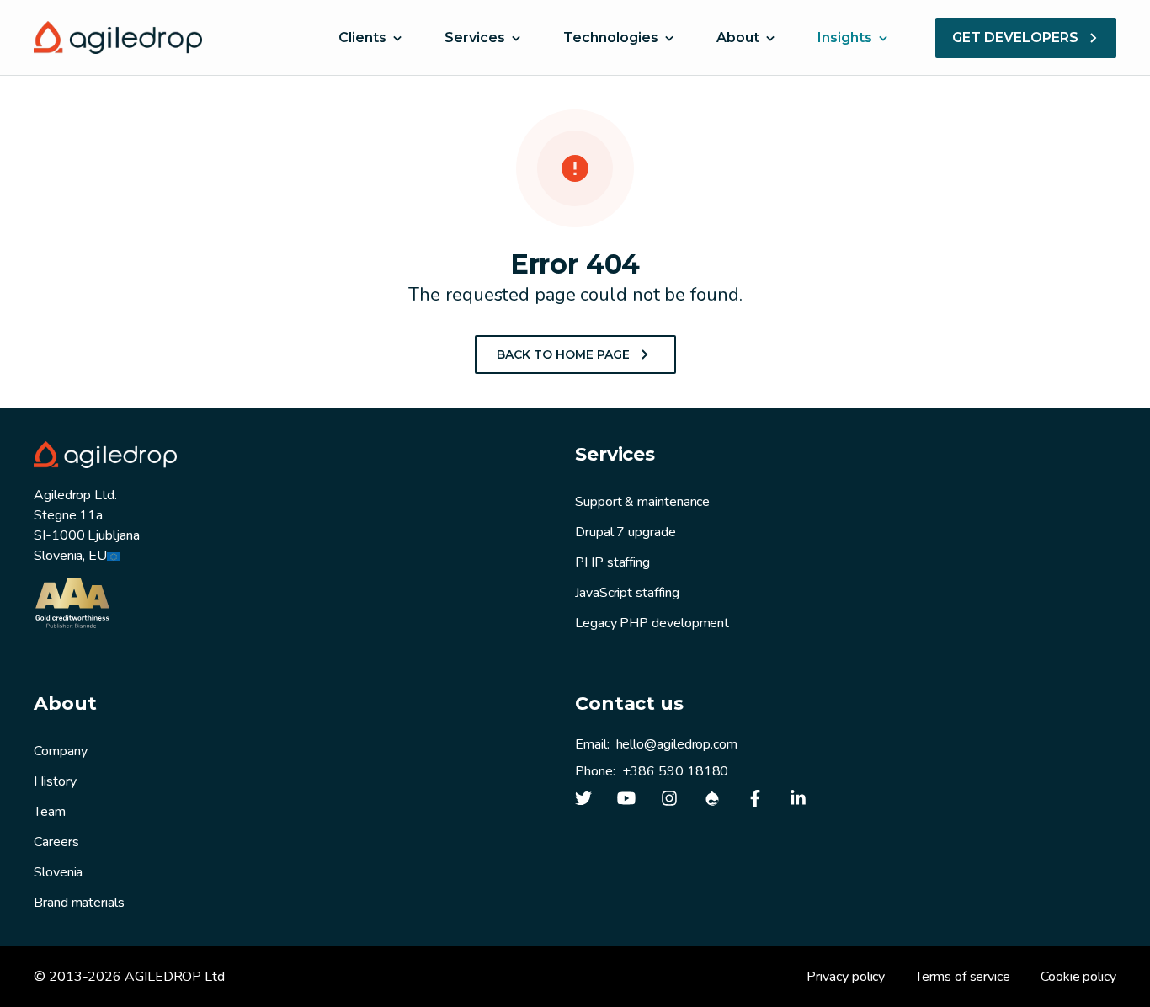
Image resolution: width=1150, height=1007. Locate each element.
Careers (56, 842)
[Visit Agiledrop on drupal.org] (712, 798)
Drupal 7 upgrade (625, 532)
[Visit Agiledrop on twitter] (583, 798)
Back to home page (563, 354)
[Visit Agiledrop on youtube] (626, 798)
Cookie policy (1078, 976)
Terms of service (962, 976)
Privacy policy (846, 976)
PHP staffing (612, 562)
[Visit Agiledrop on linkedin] (798, 798)
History (55, 781)
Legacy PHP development (652, 623)
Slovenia (58, 872)
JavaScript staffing (627, 592)
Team (50, 811)
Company (60, 751)
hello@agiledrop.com (676, 744)
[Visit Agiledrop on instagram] (669, 798)
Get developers (1015, 37)
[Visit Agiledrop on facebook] (755, 798)
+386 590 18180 (675, 771)
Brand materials (79, 902)
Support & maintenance (642, 502)
